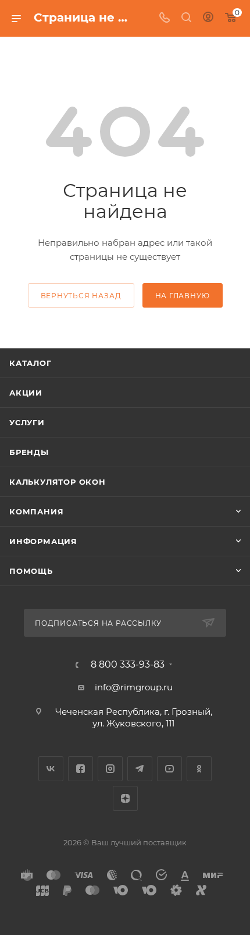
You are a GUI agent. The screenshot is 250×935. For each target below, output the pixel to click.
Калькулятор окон (57, 481)
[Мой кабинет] (208, 18)
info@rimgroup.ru (134, 687)
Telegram (139, 768)
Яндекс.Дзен (125, 798)
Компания (36, 511)
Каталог (30, 363)
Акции (25, 392)
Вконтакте (50, 768)
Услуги (27, 422)
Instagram (110, 768)
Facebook (80, 768)
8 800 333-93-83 (128, 664)
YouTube (169, 768)
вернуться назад (81, 295)
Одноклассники (199, 768)
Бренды (29, 452)
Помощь (31, 571)
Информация (43, 541)
